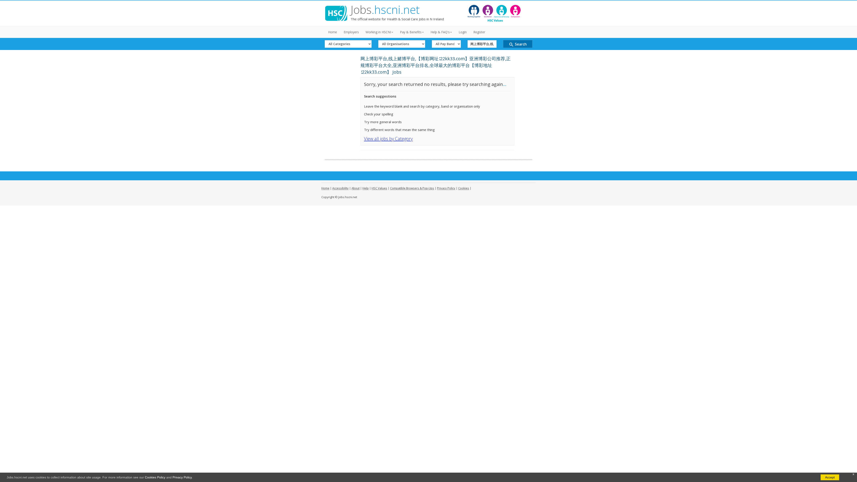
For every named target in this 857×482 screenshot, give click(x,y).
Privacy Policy (182, 477)
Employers (351, 32)
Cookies (463, 188)
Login (463, 32)
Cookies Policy (155, 477)
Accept (830, 477)
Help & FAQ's (440, 32)
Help (365, 188)
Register (479, 32)
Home (332, 32)
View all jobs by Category (388, 139)
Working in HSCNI (378, 32)
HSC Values (379, 188)
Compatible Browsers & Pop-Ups (412, 188)
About (356, 188)
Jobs (385, 9)
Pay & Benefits (411, 32)
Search (518, 44)
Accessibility (340, 188)
